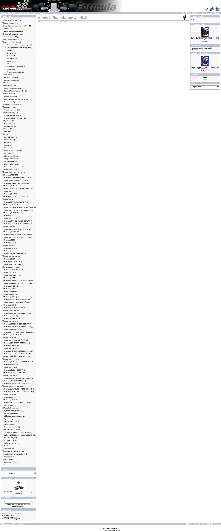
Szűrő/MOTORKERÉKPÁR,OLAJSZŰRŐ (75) (19, 435)
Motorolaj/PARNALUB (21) (13, 329)
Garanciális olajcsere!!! (12, 102)
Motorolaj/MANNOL (10, 278)
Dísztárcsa (7, 83)
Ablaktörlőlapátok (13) (11, 23)
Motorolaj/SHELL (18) (11, 359)
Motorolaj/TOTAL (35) (11, 375)
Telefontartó (41, 13)
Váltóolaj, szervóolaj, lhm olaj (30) (15, 451)
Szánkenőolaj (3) (10, 424)
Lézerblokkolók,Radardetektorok (15, 167)
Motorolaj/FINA (9, 245)
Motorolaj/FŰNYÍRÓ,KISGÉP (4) (15, 253)
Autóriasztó (8, 75)
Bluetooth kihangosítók (12, 80)
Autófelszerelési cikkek (26, 13)
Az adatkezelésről (8, 515)
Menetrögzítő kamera (11, 169)
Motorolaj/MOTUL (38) (11, 310)
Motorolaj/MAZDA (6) (11, 286)
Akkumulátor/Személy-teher (13, 34)
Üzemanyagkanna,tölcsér (15, 72)
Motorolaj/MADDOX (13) (12, 275)
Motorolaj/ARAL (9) (10, 186)
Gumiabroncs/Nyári (10, 107)
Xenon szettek (9, 459)
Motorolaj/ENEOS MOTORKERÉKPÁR (17, 237)
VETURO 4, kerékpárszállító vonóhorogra (18, 492)
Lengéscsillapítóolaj (11, 161)
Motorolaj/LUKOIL (10, 272)
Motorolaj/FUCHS (10, 251)
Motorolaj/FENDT (10, 243)
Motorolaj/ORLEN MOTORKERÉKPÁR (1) (18, 327)
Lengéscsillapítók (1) (11, 159)
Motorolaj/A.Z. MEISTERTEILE (14, 172)
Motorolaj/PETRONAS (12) (13, 335)
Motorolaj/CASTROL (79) (12, 205)
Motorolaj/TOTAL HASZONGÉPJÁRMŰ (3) (18, 378)
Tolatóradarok (9, 448)
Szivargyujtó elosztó (13, 58)
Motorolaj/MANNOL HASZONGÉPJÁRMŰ (18, 280)
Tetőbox (7, 446)
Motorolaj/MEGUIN (10, 289)
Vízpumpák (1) (9, 457)
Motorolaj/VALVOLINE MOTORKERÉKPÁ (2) (19, 392)
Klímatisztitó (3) (9, 140)
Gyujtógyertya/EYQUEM (12, 115)
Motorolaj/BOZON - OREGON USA (16, 196)
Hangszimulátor (9, 123)
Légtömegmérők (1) (11, 156)
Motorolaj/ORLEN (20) (11, 321)
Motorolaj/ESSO (9, 240)
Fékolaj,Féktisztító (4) (11, 96)
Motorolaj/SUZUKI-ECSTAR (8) (14, 370)
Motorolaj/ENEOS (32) (12, 232)
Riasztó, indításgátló (11, 413)
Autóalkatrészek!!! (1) (11, 37)
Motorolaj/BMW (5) (10, 194)
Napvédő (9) (11, 56)
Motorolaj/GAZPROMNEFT (13, 256)
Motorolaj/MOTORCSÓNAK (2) (14, 308)
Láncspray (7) (9, 153)
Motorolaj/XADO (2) (11, 400)
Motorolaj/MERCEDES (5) (13, 291)
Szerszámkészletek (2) (12, 427)
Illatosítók (7, 131)
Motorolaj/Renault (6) (11, 345)
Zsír (5, 465)
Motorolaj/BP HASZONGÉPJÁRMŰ (16, 202)
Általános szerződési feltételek (12, 514)
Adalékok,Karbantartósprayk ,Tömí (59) (17, 26)
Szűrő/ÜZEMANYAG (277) (13, 443)
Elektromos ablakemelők (12, 88)
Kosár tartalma (206, 13)
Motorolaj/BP (8, 199)
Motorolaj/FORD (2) (10, 248)
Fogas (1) (10, 50)
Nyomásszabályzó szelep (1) (14, 410)
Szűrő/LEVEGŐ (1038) (12, 429)
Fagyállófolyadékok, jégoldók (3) (15, 91)
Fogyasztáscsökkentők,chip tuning (16, 99)
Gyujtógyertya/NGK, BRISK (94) (15, 118)
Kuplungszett (8, 142)
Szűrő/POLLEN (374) (11, 440)
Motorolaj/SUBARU (10, 367)
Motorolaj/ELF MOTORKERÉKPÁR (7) (17, 229)
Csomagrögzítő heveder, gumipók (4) (19, 45)
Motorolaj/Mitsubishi (11, 294)
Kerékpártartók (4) (10, 137)
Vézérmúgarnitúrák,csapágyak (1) (16, 454)
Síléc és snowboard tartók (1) (14, 416)
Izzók (6, 134)
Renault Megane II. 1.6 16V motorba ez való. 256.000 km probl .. (205, 68)
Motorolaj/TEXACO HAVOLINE (14, 373)
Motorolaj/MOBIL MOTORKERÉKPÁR (17, 302)
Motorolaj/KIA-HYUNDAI (12, 264)
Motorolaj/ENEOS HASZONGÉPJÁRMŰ (18, 234)
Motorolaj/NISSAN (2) (11, 316)
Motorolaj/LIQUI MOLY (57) (13, 267)
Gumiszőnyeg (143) (11, 112)
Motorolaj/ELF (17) (10, 226)
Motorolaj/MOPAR (10, 305)
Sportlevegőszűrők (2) (11, 421)
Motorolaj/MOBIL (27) (11, 297)
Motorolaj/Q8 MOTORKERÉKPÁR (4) (17, 343)
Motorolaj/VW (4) (10, 394)
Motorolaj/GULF (9, 259)
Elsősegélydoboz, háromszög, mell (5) (20, 47)
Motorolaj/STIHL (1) (11, 364)
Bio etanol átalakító (11, 77)
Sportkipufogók (9, 419)
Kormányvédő (11, 53)
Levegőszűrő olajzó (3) (12, 164)
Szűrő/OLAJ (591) (10, 438)
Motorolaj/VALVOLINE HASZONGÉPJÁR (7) (19, 389)
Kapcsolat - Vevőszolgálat (11, 519)
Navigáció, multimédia (11, 408)
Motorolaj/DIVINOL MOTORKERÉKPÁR (18, 224)
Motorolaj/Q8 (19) (10, 337)
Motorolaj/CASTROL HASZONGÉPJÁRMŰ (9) (20, 207)
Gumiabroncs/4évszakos (12, 104)
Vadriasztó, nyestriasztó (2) (16, 66)
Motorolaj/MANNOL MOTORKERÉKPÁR (18, 283)
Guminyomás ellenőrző (12, 110)
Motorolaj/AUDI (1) (10, 191)
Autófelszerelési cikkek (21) (13, 42)
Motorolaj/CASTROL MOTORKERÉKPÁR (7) (19, 210)
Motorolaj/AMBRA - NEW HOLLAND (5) (17, 183)
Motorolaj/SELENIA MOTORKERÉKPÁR (18, 354)
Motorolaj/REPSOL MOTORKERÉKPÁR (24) (19, 351)
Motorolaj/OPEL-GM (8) (12, 318)
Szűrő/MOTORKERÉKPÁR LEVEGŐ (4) (18, 432)
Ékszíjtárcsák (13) (10, 85)
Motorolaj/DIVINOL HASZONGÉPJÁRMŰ (18, 221)
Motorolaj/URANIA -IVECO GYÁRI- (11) (17, 383)
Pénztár (216, 13)
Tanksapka (10, 61)
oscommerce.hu (114, 530)
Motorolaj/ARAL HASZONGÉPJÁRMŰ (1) (18, 188)
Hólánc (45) (8, 129)
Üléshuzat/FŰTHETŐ (11, 462)
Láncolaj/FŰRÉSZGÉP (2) (13, 150)
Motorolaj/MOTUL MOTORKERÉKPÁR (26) (19, 313)
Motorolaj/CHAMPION (11, 213)
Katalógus (12, 13)
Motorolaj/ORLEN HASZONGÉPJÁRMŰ (17, 324)
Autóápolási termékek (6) (12, 39)
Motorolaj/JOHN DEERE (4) (13, 261)
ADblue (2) (8, 29)
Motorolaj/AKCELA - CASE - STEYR (16, 180)
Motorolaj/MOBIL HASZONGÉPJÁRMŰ (17, 299)
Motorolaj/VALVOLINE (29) (13, 386)
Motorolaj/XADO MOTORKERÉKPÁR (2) (18, 402)
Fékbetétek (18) (9, 94)
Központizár (8, 145)
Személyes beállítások (190, 13)
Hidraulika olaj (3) (10, 126)
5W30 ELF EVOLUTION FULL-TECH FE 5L (205, 38)
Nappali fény (8, 405)
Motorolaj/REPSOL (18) (12, 348)
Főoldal (3, 13)
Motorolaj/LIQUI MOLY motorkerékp (16, 270)
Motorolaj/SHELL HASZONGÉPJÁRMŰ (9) (18, 362)
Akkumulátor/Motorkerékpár (13, 31)
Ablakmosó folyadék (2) (12, 20)
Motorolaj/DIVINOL (10, 218)
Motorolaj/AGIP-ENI (11, 175)
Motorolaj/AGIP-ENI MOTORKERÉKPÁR (18, 178)
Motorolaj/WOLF (9, 397)
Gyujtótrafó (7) (9, 121)
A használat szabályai (9, 517)
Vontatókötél (11, 69)
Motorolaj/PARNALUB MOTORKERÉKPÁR (19, 332)
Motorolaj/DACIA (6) (11, 215)
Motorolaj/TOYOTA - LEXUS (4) (15, 381)
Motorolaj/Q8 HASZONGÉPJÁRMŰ (16, 340)
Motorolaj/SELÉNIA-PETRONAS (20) (17, 356)
